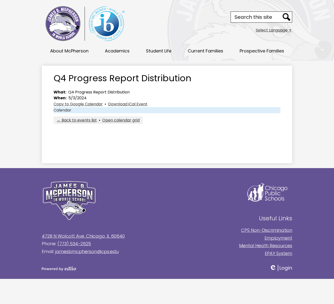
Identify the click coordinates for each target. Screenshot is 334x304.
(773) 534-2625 (74, 244)
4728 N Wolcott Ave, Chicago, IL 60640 (83, 236)
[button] (69, 51)
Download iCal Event (127, 104)
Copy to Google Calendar (78, 104)
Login (284, 268)
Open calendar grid (121, 120)
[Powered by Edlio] (104, 268)
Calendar (62, 110)
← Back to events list (77, 120)
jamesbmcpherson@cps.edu (87, 251)
